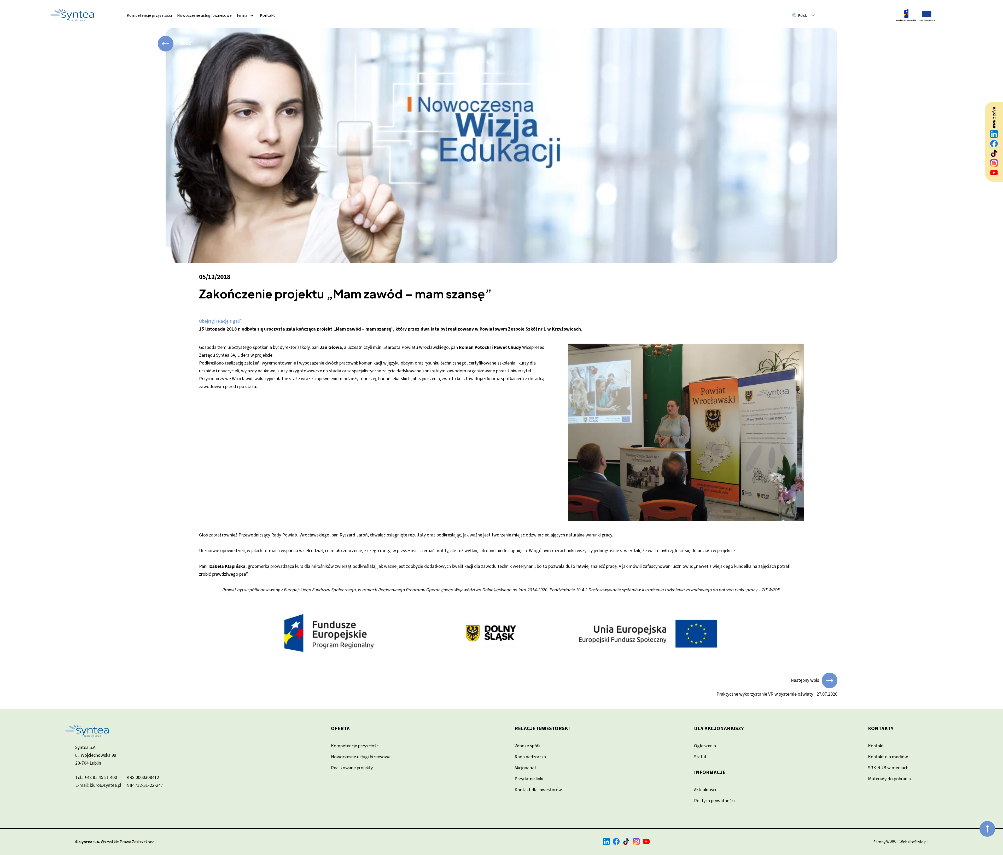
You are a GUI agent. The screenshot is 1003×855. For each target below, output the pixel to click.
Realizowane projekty (352, 768)
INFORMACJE (709, 772)
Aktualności (705, 790)
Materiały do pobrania (889, 779)
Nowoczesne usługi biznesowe (204, 15)
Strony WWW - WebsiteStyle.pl (900, 842)
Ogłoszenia (705, 746)
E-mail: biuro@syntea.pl (98, 785)
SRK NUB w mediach (888, 768)
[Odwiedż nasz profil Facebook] (994, 143)
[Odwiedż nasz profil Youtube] (994, 172)
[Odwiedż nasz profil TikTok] (994, 153)
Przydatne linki (529, 779)
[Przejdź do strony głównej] (72, 15)
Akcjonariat (525, 768)
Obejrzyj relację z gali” (220, 321)
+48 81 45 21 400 (100, 777)
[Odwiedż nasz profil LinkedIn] (994, 134)
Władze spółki (528, 746)
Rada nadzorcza (530, 757)
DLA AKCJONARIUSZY (719, 728)
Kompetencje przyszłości (149, 15)
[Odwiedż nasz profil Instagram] (994, 163)
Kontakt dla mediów (888, 757)
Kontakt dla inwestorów (538, 790)
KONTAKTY (881, 728)
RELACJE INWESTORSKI (542, 728)
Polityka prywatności (714, 801)
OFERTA (340, 728)
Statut (700, 757)
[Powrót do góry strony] (987, 829)
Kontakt (267, 15)
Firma (242, 15)
